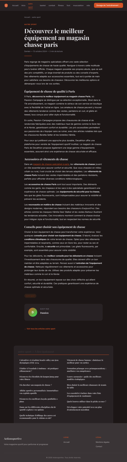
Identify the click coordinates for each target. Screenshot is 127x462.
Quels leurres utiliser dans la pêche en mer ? (86, 401)
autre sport (30, 5)
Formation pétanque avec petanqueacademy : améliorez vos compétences (86, 369)
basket (43, 5)
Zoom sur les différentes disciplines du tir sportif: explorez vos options (37, 408)
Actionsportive (13, 438)
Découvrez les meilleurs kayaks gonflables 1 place (38, 400)
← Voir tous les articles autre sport (39, 329)
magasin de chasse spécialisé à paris (51, 164)
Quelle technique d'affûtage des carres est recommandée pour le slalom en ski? (37, 416)
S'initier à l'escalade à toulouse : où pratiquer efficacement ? (39, 369)
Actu (23, 5)
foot (68, 5)
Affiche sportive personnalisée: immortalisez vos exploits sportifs (38, 391)
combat (52, 5)
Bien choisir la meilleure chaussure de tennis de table (86, 386)
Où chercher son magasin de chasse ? (35, 385)
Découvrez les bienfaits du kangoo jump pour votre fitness (39, 377)
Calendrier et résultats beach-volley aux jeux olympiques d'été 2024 (39, 361)
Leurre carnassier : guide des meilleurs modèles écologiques (84, 377)
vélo (88, 5)
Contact (99, 446)
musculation (78, 5)
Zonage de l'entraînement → (108, 5)
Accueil (15, 5)
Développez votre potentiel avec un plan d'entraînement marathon (84, 408)
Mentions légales (102, 442)
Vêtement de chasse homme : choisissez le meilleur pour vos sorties (85, 361)
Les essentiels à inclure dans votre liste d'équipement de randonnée (84, 394)
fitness (61, 5)
